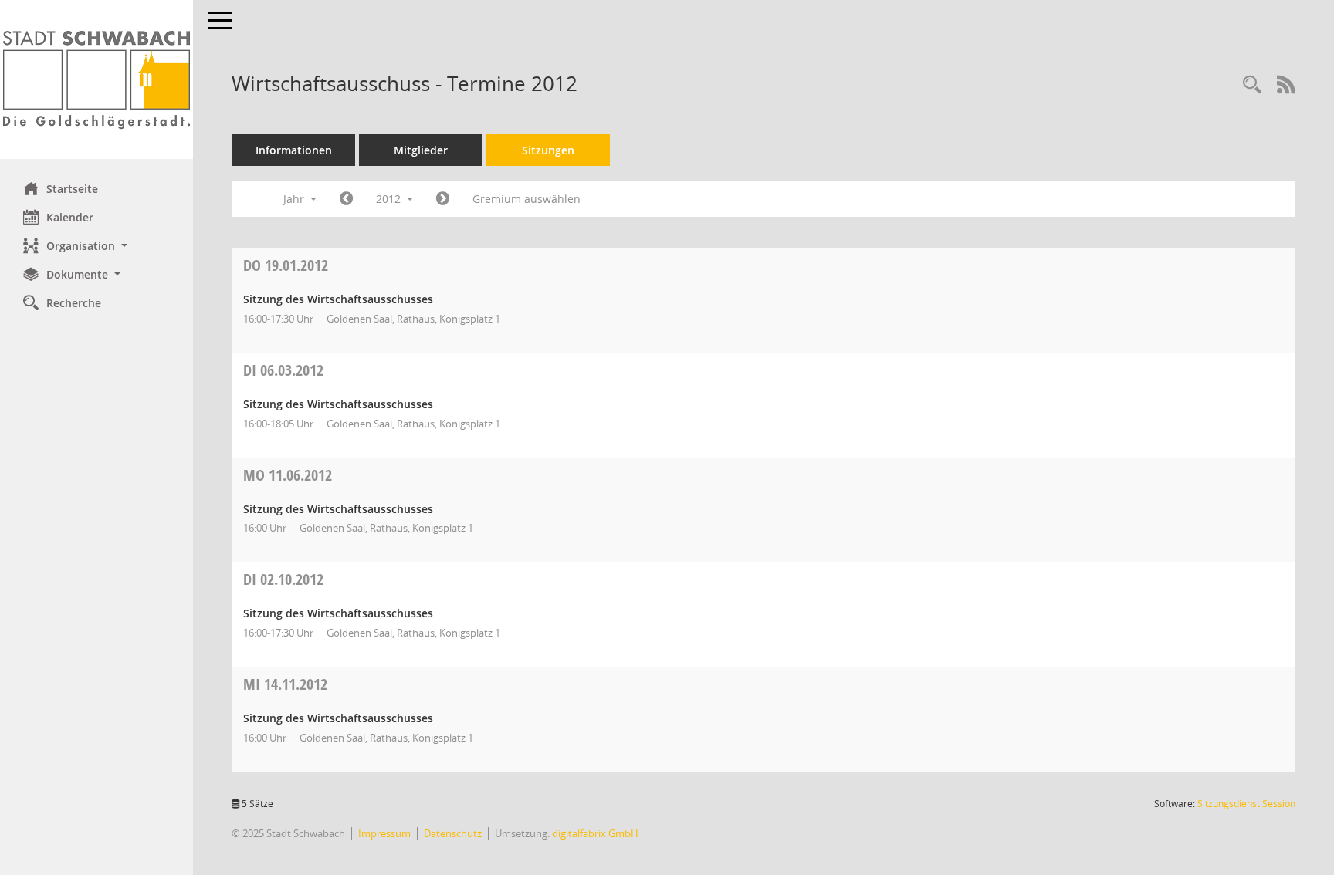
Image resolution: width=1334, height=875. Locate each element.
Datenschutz (453, 833)
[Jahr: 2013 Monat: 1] (443, 199)
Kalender (69, 217)
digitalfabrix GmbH (595, 833)
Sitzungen (548, 150)
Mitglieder (421, 150)
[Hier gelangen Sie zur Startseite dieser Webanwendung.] (96, 79)
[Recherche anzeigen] (1252, 85)
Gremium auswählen (526, 198)
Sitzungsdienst (1246, 803)
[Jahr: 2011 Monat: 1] (346, 199)
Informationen (294, 150)
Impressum (384, 833)
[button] (96, 245)
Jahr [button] (295, 198)
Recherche (73, 303)
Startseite (72, 188)
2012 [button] (390, 198)
